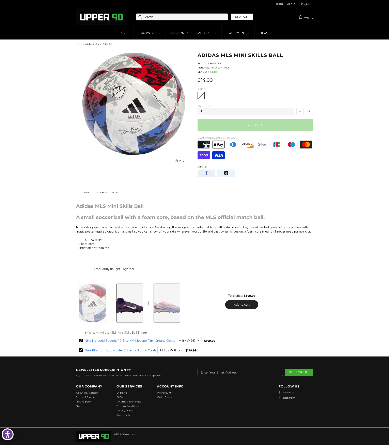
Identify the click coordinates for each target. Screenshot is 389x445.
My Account (164, 392)
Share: (202, 166)
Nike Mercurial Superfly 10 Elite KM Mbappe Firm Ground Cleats (130, 341)
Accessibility (123, 414)
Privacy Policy (124, 410)
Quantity (204, 105)
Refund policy (84, 401)
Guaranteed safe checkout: (218, 137)
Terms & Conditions (127, 406)
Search (242, 17)
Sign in (291, 3)
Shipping (121, 392)
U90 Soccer (101, 17)
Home (79, 44)
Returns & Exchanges (128, 401)
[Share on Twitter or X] (226, 173)
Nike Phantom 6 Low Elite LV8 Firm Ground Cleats (121, 350)
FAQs (119, 397)
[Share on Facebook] (206, 173)
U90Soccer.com (128, 434)
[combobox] (182, 16)
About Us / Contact (87, 392)
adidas (213, 71)
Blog (78, 406)
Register (278, 3)
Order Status (164, 397)
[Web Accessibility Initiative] (7, 434)
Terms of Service (85, 397)
